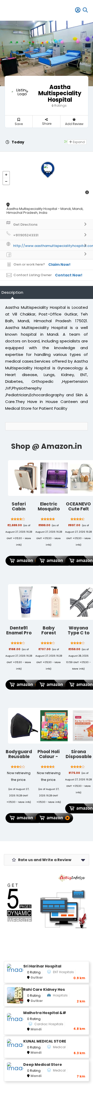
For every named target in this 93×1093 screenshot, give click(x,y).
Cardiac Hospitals (48, 1024)
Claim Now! (59, 264)
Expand (78, 142)
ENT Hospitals (63, 972)
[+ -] (46, 175)
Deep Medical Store (42, 1064)
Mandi (36, 1029)
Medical (59, 1047)
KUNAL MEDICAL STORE (44, 1041)
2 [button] (49, 70)
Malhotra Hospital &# (44, 1012)
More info (78, 668)
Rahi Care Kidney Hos (44, 989)
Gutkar (36, 977)
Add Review (74, 124)
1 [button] (44, 70)
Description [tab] (12, 292)
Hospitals (60, 995)
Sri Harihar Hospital (42, 966)
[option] (46, 53)
